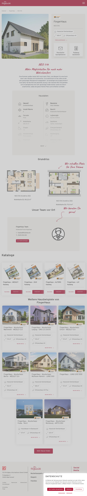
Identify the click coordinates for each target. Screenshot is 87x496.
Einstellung (79, 489)
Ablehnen (69, 489)
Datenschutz (61, 493)
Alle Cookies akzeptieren (56, 489)
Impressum (69, 493)
